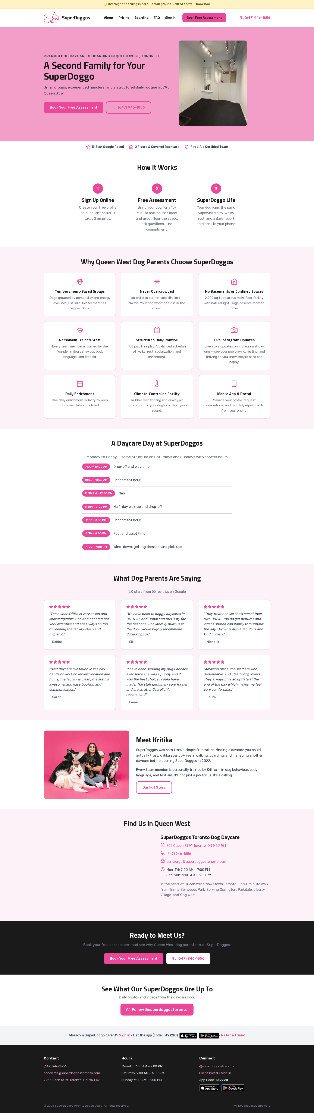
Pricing (124, 17)
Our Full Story (154, 787)
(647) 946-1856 (257, 17)
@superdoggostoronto (216, 1066)
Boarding (142, 17)
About (108, 17)
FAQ (157, 17)
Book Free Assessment (204, 17)
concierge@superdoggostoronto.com (196, 862)
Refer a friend (233, 1035)
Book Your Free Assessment (73, 107)
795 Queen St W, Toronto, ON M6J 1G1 (196, 846)
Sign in (124, 1035)
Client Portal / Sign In (215, 1073)
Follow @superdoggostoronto (160, 1009)
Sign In (170, 17)
